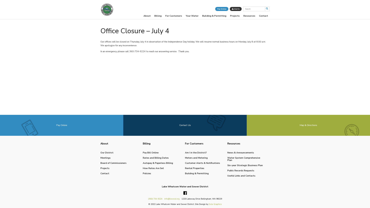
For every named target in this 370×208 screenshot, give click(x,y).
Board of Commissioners (113, 163)
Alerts (237, 9)
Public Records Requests (240, 170)
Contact (263, 15)
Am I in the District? (196, 152)
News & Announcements (240, 152)
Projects (235, 15)
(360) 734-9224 (155, 198)
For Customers (173, 15)
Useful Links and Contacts (241, 175)
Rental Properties (194, 168)
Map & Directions (308, 125)
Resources (249, 15)
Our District (106, 152)
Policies (147, 173)
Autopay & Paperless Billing (158, 163)
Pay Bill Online (151, 152)
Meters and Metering (196, 157)
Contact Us (185, 125)
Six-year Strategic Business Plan (245, 165)
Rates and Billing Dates (156, 157)
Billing (158, 15)
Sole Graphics (215, 204)
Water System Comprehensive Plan (243, 159)
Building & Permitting (214, 15)
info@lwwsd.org (172, 198)
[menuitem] (147, 16)
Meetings (105, 157)
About (147, 15)
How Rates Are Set (153, 168)
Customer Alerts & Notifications (202, 163)
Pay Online (221, 9)
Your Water (192, 15)
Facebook (185, 193)
